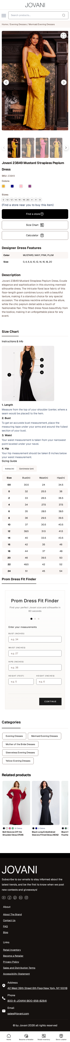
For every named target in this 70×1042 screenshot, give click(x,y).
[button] (6, 82)
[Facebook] (9, 898)
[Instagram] (26, 898)
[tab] (35, 331)
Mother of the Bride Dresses (20, 744)
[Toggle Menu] (4, 15)
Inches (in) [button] (9, 468)
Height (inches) (45, 676)
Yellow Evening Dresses (18, 760)
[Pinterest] (15, 898)
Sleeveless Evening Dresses (20, 752)
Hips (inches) (16, 662)
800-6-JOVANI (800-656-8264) (27, 1000)
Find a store (33, 214)
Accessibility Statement (16, 973)
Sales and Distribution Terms (19, 967)
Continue (50, 701)
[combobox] (38, 15)
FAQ (5, 926)
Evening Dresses (18, 24)
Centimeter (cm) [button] (26, 468)
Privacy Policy (11, 961)
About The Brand (12, 914)
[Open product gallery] (63, 36)
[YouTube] (4, 898)
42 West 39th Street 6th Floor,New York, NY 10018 (37, 988)
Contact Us (9, 920)
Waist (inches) (17, 647)
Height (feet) (16, 676)
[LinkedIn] (21, 898)
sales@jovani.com (18, 1013)
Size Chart (32, 225)
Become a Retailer (13, 955)
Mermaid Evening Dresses (42, 24)
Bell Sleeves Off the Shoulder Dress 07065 (13, 833)
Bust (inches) (16, 633)
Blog (5, 932)
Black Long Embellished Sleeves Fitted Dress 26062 (45, 833)
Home (5, 24)
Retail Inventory (12, 949)
